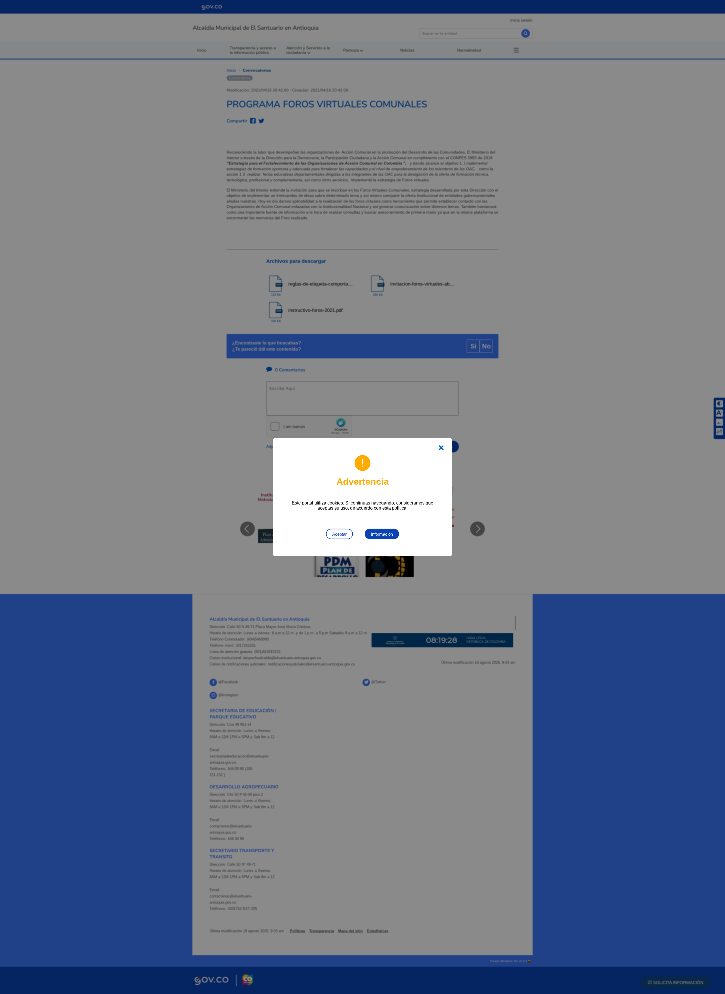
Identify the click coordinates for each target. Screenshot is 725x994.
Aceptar (339, 533)
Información (382, 533)
